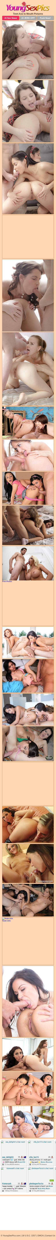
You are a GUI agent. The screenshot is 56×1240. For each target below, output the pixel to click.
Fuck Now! (45, 18)
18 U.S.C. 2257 (29, 1235)
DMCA (40, 1235)
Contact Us (50, 1235)
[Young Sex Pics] (28, 7)
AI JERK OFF (28, 18)
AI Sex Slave (10, 18)
